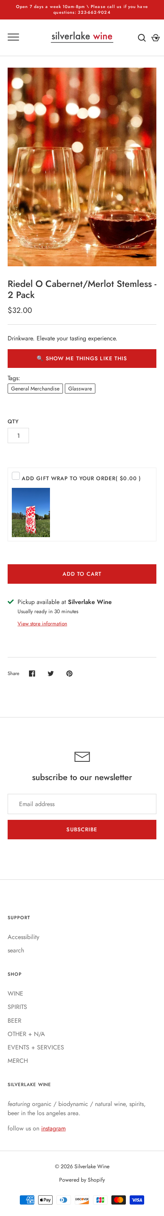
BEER (14, 1020)
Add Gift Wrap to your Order (81, 478)
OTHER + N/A (26, 1034)
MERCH (18, 1060)
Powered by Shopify (82, 1180)
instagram (53, 1128)
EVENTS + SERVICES (36, 1047)
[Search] (141, 37)
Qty (13, 421)
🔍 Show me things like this (82, 358)
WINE (15, 993)
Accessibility (23, 937)
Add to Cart (82, 574)
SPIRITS (17, 1006)
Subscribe (81, 829)
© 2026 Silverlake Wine (82, 1166)
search (16, 950)
